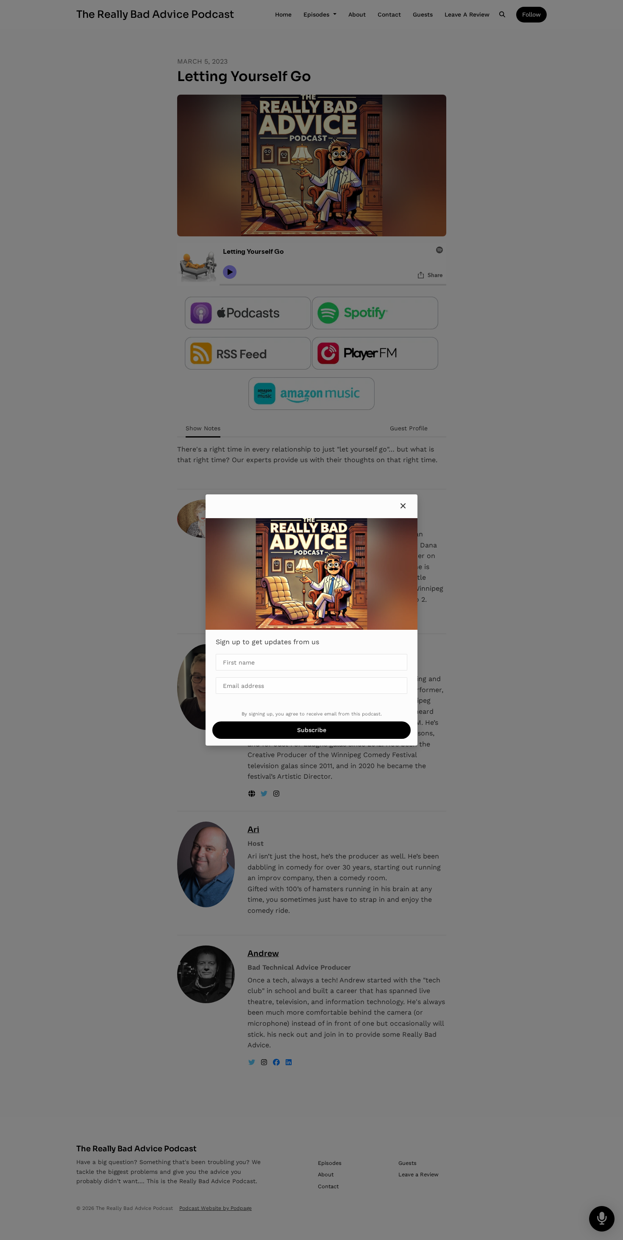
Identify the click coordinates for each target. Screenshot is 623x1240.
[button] (403, 506)
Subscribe (311, 730)
